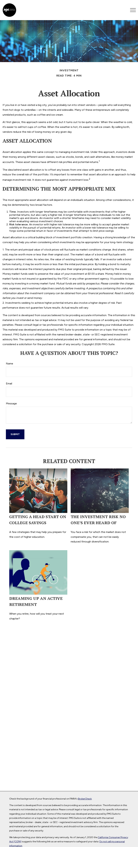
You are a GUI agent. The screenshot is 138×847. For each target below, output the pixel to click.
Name (9, 363)
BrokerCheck (85, 798)
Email (9, 383)
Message (11, 403)
